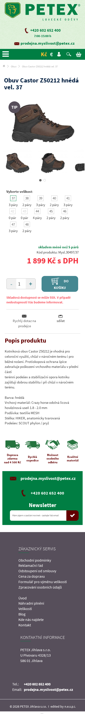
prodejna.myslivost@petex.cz (48, 43)
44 (37, 211)
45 (51, 211)
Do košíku (61, 284)
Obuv (14, 66)
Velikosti (25, 608)
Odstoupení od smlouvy (37, 570)
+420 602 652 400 (45, 30)
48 (27, 224)
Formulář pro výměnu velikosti (42, 581)
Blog (22, 614)
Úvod (22, 598)
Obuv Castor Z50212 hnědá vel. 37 (40, 66)
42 (12, 211)
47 (13, 224)
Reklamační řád (30, 565)
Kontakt (24, 625)
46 (64, 211)
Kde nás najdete (31, 619)
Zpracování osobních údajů (40, 587)
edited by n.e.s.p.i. (63, 706)
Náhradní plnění (31, 603)
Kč (44, 54)
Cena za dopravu (31, 576)
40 (54, 198)
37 (13, 198)
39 (40, 198)
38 (27, 198)
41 (68, 198)
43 (24, 211)
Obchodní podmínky (34, 560)
